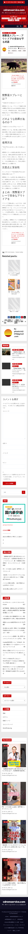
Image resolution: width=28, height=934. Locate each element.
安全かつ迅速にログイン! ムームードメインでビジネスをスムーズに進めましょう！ (14, 653)
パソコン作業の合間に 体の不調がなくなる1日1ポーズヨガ (14, 884)
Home (6, 916)
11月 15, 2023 (15, 388)
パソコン (19, 18)
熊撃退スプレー (12, 33)
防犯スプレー (15, 366)
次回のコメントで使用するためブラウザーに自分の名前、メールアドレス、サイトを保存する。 (14, 477)
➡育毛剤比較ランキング (10, 919)
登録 (4, 713)
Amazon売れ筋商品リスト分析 (12, 922)
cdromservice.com (14, 10)
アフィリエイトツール (8, 925)
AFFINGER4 (21, 919)
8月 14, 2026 (7, 811)
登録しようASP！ (17, 930)
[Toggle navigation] (17, 26)
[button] (21, 26)
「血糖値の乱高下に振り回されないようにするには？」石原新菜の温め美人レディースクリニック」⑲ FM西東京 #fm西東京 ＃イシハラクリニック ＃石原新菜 (14, 560)
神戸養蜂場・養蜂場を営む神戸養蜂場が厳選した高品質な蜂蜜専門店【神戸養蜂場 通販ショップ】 (14, 610)
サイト (4, 463)
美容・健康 (6, 745)
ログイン (5, 717)
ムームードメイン (5, 18)
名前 (5, 443)
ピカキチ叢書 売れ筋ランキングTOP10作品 (14, 928)
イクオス (17, 20)
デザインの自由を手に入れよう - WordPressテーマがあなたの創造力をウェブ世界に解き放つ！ (13, 661)
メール (5, 453)
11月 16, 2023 (15, 372)
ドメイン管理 (11, 20)
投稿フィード (6, 721)
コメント (6, 411)
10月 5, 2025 (15, 355)
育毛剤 (23, 18)
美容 (15, 18)
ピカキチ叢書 (6, 530)
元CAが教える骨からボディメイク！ (13, 589)
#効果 (19, 50)
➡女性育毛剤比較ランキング (16, 916)
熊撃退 (14, 349)
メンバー (9, 930)
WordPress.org (7, 728)
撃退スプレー (5, 33)
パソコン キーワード (20, 925)
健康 (12, 18)
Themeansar (14, 913)
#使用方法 (14, 50)
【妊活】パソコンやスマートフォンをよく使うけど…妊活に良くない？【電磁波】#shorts (14, 577)
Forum (5, 604)
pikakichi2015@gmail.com (17, 46)
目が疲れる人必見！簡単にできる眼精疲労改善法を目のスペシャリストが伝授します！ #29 (14, 630)
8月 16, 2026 (7, 773)
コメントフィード (8, 724)
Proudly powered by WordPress (10, 912)
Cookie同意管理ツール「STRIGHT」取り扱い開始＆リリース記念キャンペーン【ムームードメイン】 (14, 644)
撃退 (14, 363)
